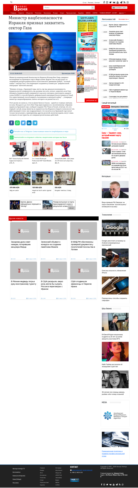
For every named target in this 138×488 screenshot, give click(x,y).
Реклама (90, 2)
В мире (55, 13)
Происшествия (71, 13)
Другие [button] (121, 13)
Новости (21, 13)
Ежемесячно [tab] (124, 106)
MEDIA (88, 13)
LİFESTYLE (58, 475)
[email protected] (77, 470)
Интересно (43, 475)
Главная (13, 13)
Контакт (97, 2)
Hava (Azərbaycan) (19, 476)
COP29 (95, 13)
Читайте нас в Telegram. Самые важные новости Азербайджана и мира (41, 131)
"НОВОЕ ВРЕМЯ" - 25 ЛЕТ (108, 13)
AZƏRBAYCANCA (121, 7)
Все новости (123, 19)
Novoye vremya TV (19, 469)
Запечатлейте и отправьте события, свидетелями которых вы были (40, 137)
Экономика (47, 13)
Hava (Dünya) (17, 479)
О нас (85, 2)
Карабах (81, 13)
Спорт (62, 13)
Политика (38, 13)
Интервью (58, 468)
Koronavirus (16, 472)
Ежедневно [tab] (105, 106)
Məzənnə (16, 483)
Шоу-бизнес (58, 470)
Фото (41, 473)
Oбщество (29, 13)
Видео (57, 480)
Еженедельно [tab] (115, 106)
